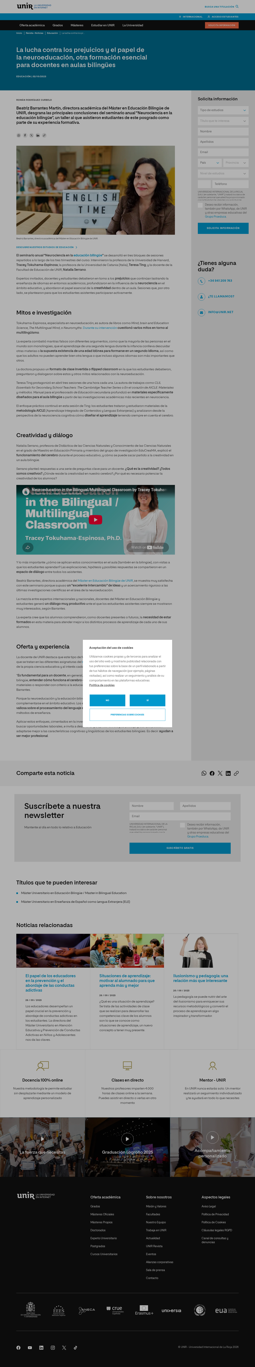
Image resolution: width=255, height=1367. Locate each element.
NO (107, 700)
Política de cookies (102, 685)
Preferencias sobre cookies (127, 715)
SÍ (148, 700)
